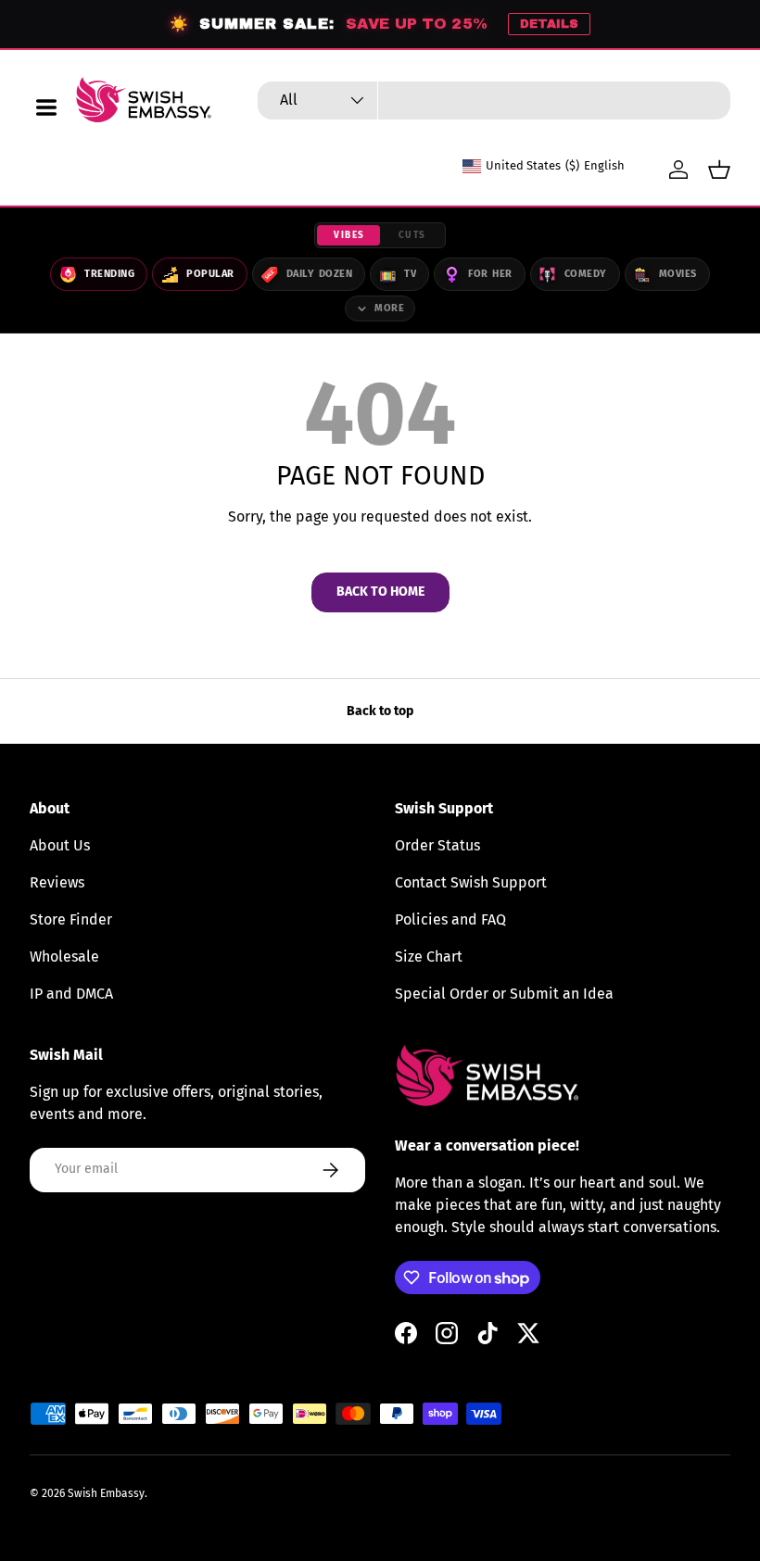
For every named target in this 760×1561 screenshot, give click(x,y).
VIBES (349, 235)
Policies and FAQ (450, 919)
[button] (719, 169)
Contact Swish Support (471, 882)
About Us (60, 845)
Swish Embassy (106, 1493)
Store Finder (71, 919)
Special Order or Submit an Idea (504, 993)
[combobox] (494, 101)
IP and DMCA (71, 993)
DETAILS (549, 24)
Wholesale (64, 956)
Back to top (380, 711)
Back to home (380, 591)
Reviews (57, 882)
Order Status (437, 845)
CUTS (412, 235)
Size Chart (428, 956)
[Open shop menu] (46, 107)
